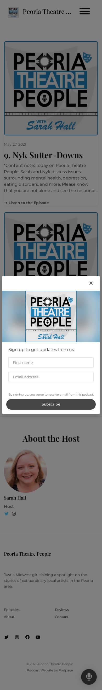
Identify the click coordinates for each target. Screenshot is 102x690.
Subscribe (51, 404)
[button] (91, 283)
